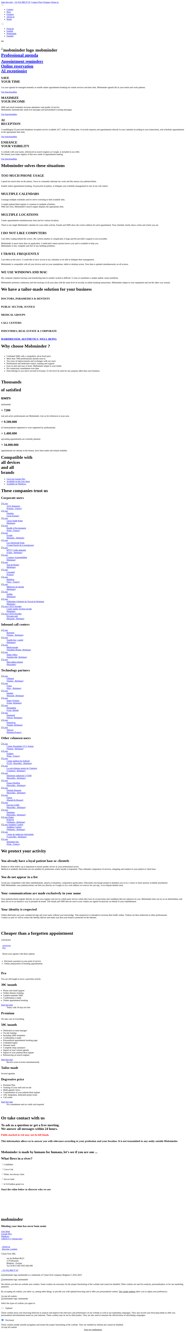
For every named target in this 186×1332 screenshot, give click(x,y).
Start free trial (7, 2)
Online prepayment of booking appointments (23, 963)
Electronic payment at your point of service (22, 961)
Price (40, 2)
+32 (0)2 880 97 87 (9, 1270)
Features (46, 2)
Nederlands (11, 33)
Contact (10, 9)
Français (10, 28)
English (10, 31)
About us (55, 2)
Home (9, 19)
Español (10, 36)
